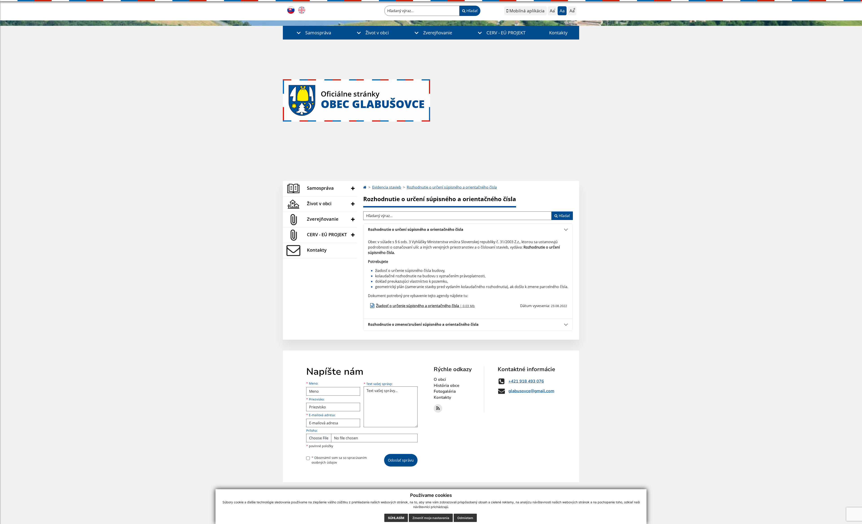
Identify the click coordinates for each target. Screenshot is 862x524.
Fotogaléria (445, 391)
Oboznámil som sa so (339, 460)
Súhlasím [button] (396, 518)
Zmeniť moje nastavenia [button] (430, 518)
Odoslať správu (401, 460)
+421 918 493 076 (526, 381)
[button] (313, 33)
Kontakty (558, 33)
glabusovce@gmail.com (531, 391)
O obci (440, 379)
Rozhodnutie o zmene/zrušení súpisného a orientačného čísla (423, 324)
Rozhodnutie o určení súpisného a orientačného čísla (452, 187)
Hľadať (472, 10)
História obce (446, 385)
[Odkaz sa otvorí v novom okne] (438, 408)
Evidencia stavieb (386, 187)
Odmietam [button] (465, 518)
